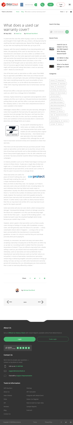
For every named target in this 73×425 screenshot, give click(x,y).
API (5, 403)
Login (50, 4)
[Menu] (69, 4)
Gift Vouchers (8, 388)
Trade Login (53, 339)
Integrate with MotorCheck (35, 395)
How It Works (8, 395)
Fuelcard (29, 410)
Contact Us (7, 414)
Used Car (18, 33)
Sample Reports (32, 406)
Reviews (6, 406)
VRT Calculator (31, 392)
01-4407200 (19, 366)
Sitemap (29, 388)
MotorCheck (10, 4)
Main (25, 302)
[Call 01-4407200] (42, 5)
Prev (10, 302)
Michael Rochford (32, 33)
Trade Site (60, 5)
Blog (5, 410)
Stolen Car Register (33, 399)
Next (39, 302)
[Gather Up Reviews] (18, 347)
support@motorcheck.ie (17, 371)
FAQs (5, 399)
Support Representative (24, 376)
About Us (7, 392)
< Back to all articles (6, 11)
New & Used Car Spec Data (35, 403)
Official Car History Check (16, 333)
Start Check (35, 4)
